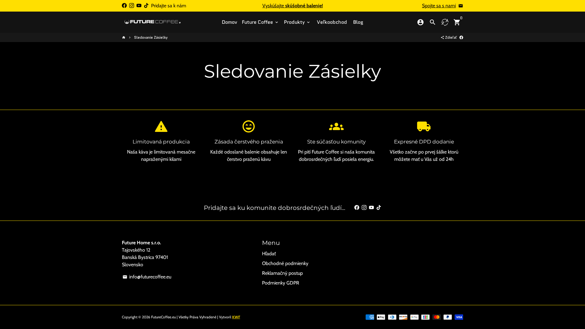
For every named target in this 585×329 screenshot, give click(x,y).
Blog (358, 22)
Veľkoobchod (332, 22)
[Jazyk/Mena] (445, 22)
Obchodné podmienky (285, 263)
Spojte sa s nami (439, 6)
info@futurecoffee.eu (146, 277)
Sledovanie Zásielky (151, 37)
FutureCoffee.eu (163, 317)
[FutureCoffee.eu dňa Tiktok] (146, 6)
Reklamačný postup (282, 273)
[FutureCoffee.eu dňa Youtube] (138, 6)
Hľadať (269, 253)
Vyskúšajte (292, 6)
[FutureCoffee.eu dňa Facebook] (124, 6)
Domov (229, 22)
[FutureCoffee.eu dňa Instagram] (131, 6)
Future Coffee (260, 22)
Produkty (297, 22)
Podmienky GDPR (280, 283)
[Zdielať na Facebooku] (461, 37)
